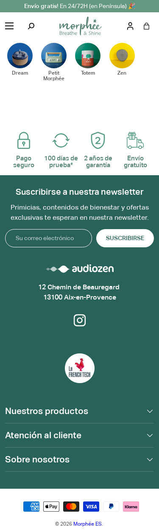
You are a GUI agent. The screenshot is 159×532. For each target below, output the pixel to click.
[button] (146, 26)
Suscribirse (125, 238)
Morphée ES (87, 524)
